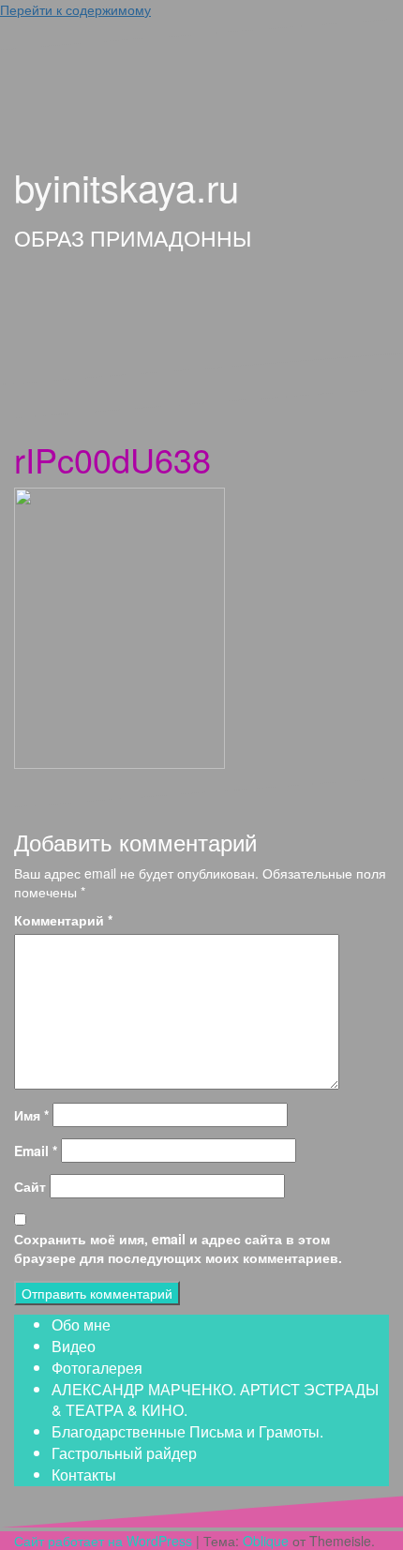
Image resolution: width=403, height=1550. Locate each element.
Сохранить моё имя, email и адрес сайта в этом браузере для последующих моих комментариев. (178, 1248)
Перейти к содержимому (75, 9)
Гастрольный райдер (124, 1453)
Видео (74, 1346)
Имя (31, 1115)
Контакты (84, 1474)
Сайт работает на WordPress (103, 1540)
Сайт (30, 1186)
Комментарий (63, 919)
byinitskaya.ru (126, 186)
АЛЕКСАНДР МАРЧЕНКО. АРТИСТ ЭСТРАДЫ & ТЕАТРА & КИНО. (215, 1400)
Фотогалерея (97, 1367)
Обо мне (81, 1324)
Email (35, 1150)
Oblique (266, 1540)
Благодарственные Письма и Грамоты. (187, 1431)
